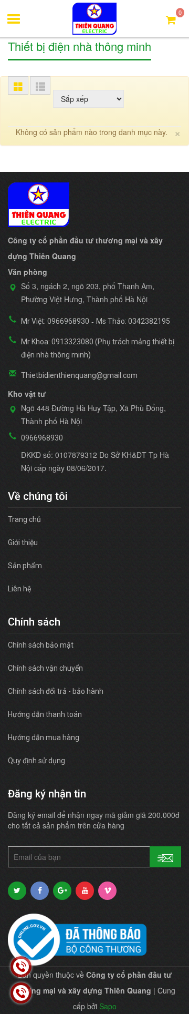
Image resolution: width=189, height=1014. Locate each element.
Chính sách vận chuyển (45, 668)
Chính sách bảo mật (41, 645)
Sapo (108, 1006)
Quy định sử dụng (36, 760)
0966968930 (42, 438)
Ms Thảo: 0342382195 (133, 321)
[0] (171, 19)
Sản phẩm (25, 565)
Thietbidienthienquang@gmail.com (79, 375)
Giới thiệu (23, 542)
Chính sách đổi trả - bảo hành (55, 691)
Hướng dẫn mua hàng (43, 737)
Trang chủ (24, 519)
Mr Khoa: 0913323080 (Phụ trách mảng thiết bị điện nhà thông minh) (97, 348)
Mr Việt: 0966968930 (55, 321)
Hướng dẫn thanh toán (45, 714)
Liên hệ (19, 589)
